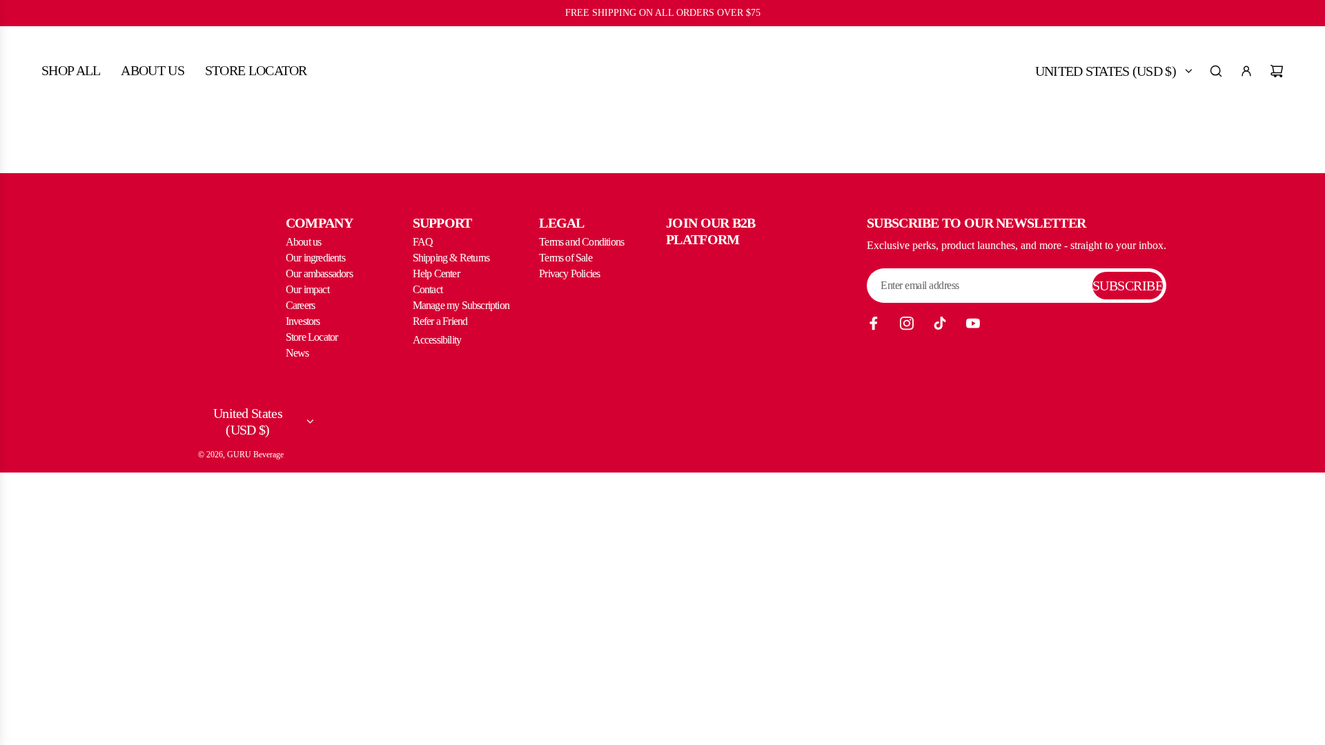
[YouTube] (973, 323)
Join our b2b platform (711, 231)
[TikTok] (940, 323)
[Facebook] (873, 323)
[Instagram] (907, 323)
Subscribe (1128, 285)
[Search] (1216, 71)
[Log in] (1246, 71)
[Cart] (1277, 71)
